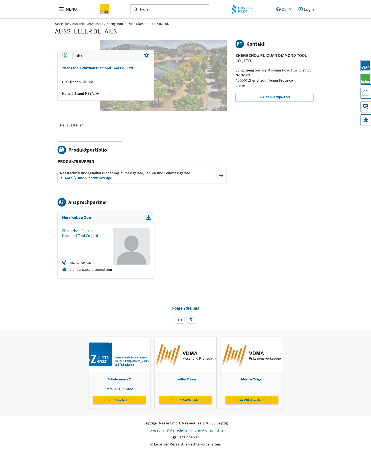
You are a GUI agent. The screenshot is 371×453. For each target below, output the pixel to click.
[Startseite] (105, 9)
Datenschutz (177, 430)
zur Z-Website (119, 400)
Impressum (154, 430)
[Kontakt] (365, 107)
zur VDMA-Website (185, 400)
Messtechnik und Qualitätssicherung (89, 173)
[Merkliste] (365, 119)
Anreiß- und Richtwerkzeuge (88, 178)
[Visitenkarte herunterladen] (148, 217)
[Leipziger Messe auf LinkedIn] (180, 319)
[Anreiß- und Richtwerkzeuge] (221, 175)
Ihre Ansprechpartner (274, 97)
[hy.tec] (365, 79)
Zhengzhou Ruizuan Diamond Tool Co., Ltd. (137, 23)
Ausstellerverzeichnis (87, 23)
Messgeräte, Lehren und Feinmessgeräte (157, 173)
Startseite (62, 23)
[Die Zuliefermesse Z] (365, 65)
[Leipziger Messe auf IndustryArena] (191, 319)
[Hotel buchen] (365, 93)
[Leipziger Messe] (242, 9)
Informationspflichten (208, 430)
